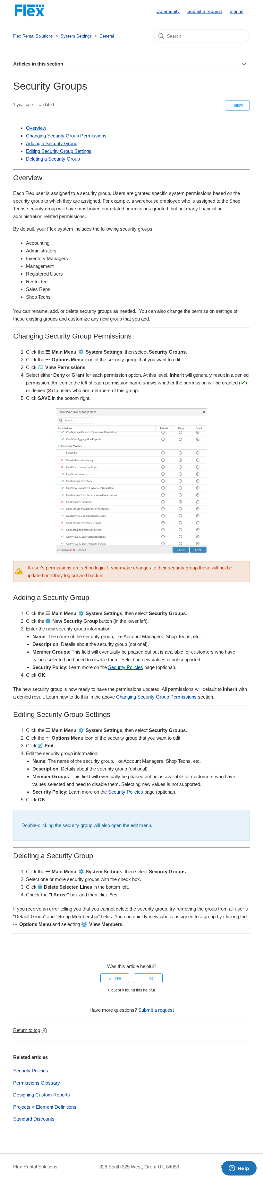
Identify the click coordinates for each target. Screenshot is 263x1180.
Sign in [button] (236, 11)
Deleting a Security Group (53, 159)
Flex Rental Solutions (33, 36)
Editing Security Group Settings (58, 151)
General (106, 36)
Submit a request (204, 11)
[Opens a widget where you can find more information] (239, 1169)
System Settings (76, 36)
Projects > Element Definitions (44, 1107)
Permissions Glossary (36, 1083)
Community (168, 11)
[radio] (114, 978)
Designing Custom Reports (41, 1094)
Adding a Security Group (51, 143)
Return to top (26, 1030)
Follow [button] (237, 105)
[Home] (29, 14)
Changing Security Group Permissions (66, 135)
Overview (36, 128)
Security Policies (125, 667)
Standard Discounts (34, 1119)
